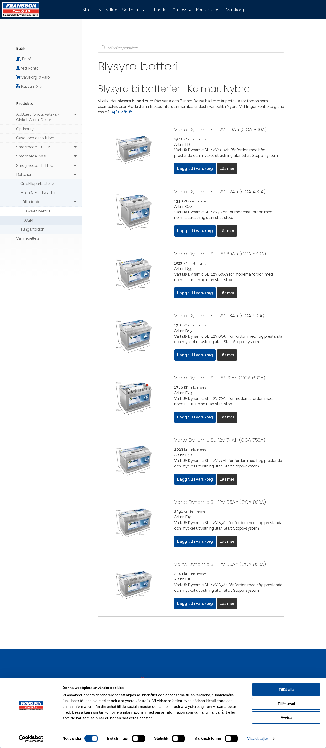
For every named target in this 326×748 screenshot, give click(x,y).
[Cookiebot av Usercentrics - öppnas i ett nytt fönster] (31, 738)
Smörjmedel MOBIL (33, 156)
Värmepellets (28, 238)
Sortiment (131, 9)
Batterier (23, 174)
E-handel (159, 9)
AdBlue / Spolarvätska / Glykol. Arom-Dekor (38, 117)
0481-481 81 (121, 112)
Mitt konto (29, 68)
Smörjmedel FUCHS (34, 147)
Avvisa (286, 717)
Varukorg (235, 9)
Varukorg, (36, 77)
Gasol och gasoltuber (35, 138)
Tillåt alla (286, 690)
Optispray (25, 129)
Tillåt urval (286, 704)
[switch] (138, 738)
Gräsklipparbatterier (37, 183)
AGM (28, 220)
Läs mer (227, 168)
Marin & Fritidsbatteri (38, 192)
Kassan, (31, 86)
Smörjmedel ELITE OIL (36, 165)
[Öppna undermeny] (75, 114)
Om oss (179, 9)
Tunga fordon (32, 229)
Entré (26, 59)
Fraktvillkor (106, 9)
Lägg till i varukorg (195, 168)
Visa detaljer (257, 739)
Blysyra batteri (37, 211)
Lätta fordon (31, 202)
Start (87, 9)
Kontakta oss (208, 9)
